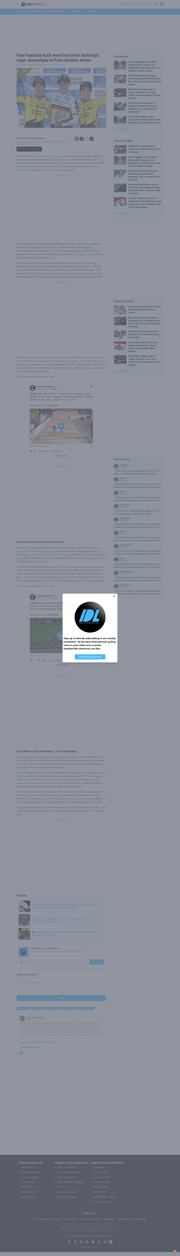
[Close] (114, 596)
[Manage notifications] (175, 1251)
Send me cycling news (90, 657)
